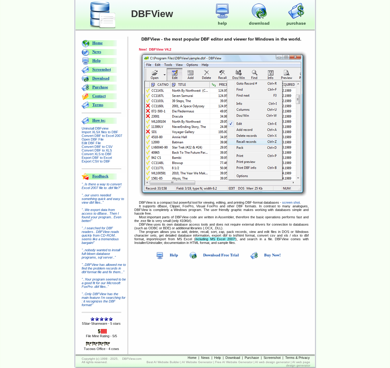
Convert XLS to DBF (97, 154)
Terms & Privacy (297, 357)
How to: (98, 120)
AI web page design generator (298, 363)
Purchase (100, 87)
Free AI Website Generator (234, 362)
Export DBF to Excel (97, 157)
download (259, 23)
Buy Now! (272, 255)
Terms (97, 104)
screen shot (291, 202)
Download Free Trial (221, 255)
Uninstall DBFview (95, 128)
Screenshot (101, 69)
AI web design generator (272, 362)
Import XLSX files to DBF (100, 132)
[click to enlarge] (223, 195)
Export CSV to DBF (96, 161)
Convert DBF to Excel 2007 (102, 136)
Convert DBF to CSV (97, 146)
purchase (296, 23)
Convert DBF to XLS (97, 150)
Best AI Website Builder (163, 362)
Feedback (100, 176)
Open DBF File (93, 139)
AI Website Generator (197, 362)
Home (97, 42)
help (222, 23)
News (96, 51)
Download (100, 78)
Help (96, 60)
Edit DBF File (91, 143)
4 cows (113, 349)
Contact (99, 95)
